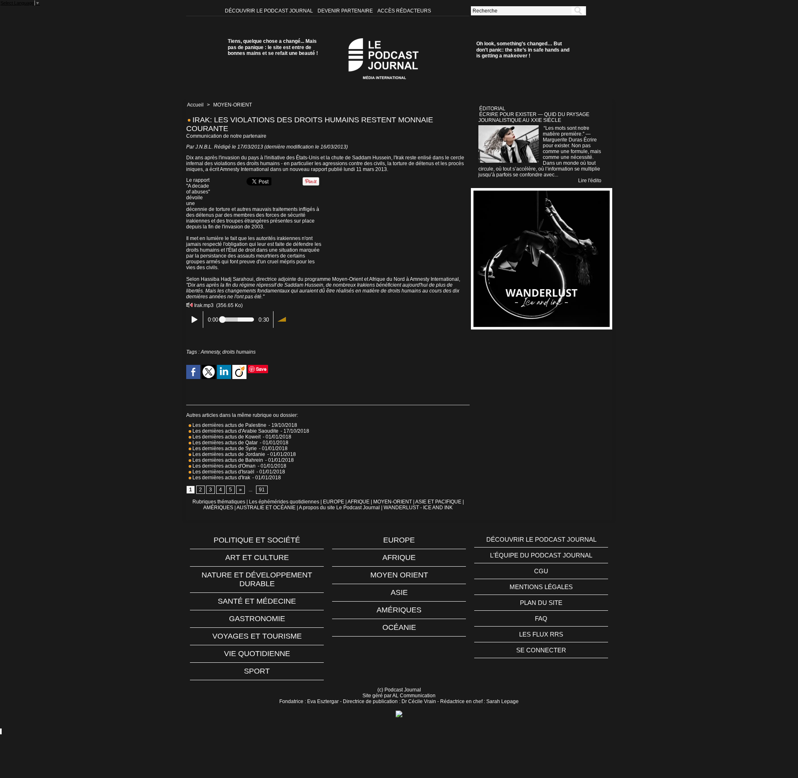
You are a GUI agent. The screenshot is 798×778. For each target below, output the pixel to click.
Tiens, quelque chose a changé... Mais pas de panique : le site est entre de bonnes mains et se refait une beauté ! (273, 47)
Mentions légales (541, 586)
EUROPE (333, 502)
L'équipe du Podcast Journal (541, 555)
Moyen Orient (399, 575)
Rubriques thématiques (218, 502)
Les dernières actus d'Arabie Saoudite (234, 431)
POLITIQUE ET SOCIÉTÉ (257, 540)
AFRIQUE (358, 502)
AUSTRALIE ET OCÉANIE (266, 507)
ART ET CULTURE (257, 557)
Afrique (399, 557)
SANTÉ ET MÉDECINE (257, 601)
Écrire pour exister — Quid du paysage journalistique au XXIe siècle (533, 117)
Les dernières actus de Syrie (224, 448)
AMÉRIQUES (218, 507)
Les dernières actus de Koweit (226, 437)
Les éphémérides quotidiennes (284, 502)
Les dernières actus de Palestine (228, 425)
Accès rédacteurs (404, 11)
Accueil (195, 105)
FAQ (541, 618)
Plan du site (541, 602)
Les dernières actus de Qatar (224, 443)
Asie (399, 592)
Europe (399, 540)
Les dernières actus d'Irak (220, 478)
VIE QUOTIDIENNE (257, 653)
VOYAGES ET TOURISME (257, 636)
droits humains (239, 352)
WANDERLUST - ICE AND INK (418, 507)
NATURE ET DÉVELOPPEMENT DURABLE (257, 579)
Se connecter (541, 650)
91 (262, 490)
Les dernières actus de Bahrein (227, 460)
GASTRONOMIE (257, 618)
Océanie (399, 627)
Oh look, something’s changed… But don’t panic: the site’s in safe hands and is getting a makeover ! (522, 50)
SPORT (257, 671)
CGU (541, 571)
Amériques (399, 610)
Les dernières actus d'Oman (223, 466)
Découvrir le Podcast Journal (269, 11)
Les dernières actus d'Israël (222, 472)
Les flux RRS (541, 634)
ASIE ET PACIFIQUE (438, 502)
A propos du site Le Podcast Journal (339, 507)
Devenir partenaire (346, 11)
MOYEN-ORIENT (232, 105)
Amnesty (210, 352)
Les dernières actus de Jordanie (228, 454)
